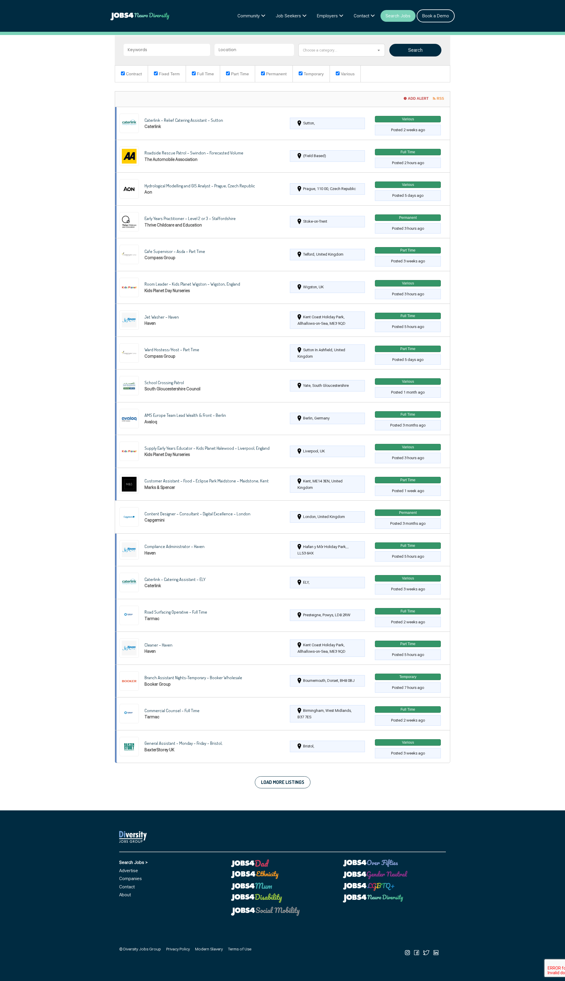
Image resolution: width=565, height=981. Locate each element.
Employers (327, 16)
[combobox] (342, 50)
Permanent (276, 73)
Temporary (313, 73)
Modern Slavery (209, 949)
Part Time (239, 73)
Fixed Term (169, 73)
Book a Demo (435, 16)
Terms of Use (239, 949)
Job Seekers (288, 16)
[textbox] (342, 50)
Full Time (205, 73)
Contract (133, 73)
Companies (130, 878)
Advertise (128, 870)
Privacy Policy (178, 949)
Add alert (418, 98)
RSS (440, 98)
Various (347, 73)
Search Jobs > (133, 862)
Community (248, 16)
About (125, 894)
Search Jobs (398, 16)
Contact (361, 16)
